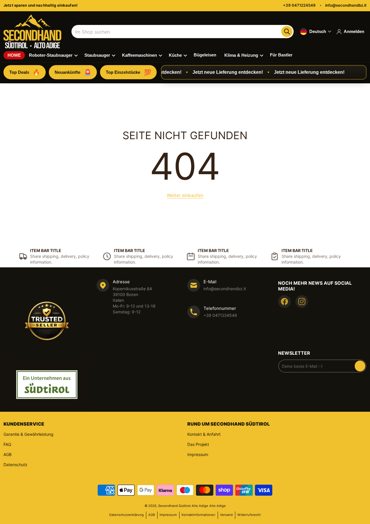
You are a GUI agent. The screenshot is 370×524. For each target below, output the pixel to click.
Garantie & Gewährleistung (28, 434)
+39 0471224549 (299, 5)
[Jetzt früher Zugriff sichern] (360, 366)
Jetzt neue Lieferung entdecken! (223, 72)
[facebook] (284, 301)
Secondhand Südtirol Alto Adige (183, 506)
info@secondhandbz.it (346, 5)
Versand (226, 515)
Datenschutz (15, 464)
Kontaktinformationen (198, 515)
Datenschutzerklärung (126, 515)
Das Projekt (198, 444)
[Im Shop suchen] (286, 31)
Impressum (197, 454)
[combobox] (182, 31)
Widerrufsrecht (249, 515)
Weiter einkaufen (185, 195)
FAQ (7, 444)
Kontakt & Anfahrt (204, 434)
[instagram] (301, 301)
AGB (7, 454)
